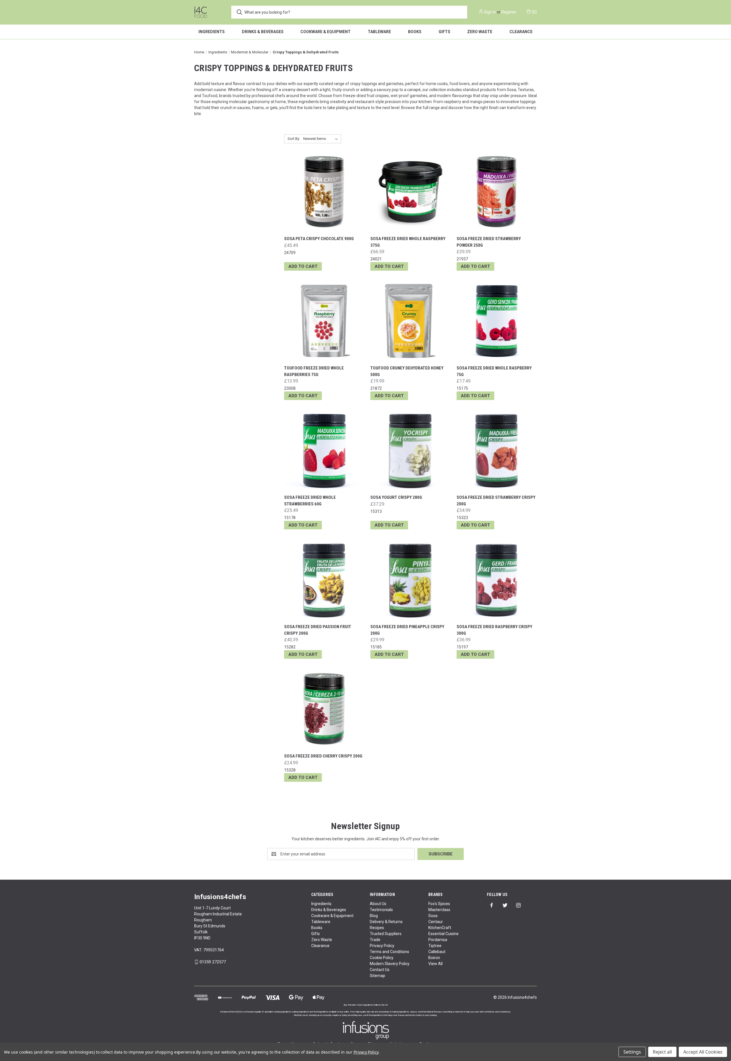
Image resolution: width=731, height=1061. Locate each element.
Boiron (434, 957)
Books (414, 31)
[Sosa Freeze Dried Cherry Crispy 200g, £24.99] (324, 709)
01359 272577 (213, 961)
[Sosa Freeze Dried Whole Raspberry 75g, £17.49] (497, 321)
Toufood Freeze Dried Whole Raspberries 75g (314, 371)
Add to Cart (303, 266)
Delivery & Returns (386, 921)
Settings (632, 1052)
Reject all (662, 1052)
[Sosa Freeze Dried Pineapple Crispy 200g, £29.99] (410, 579)
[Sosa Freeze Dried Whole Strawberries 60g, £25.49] (324, 450)
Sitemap (377, 975)
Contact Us (379, 969)
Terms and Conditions (389, 951)
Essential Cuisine (443, 933)
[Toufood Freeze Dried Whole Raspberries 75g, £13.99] (324, 321)
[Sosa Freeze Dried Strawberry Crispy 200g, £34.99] (497, 450)
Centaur (435, 921)
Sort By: (294, 138)
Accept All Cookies (702, 1052)
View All (435, 963)
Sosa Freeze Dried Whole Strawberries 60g (310, 501)
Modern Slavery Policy (389, 963)
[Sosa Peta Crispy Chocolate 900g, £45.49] (324, 192)
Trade (375, 939)
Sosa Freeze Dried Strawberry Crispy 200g (496, 501)
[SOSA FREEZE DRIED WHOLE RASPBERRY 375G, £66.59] (410, 192)
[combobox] (349, 12)
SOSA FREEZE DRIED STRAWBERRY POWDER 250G (489, 242)
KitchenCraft (439, 927)
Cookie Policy (381, 957)
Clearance (521, 31)
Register (509, 12)
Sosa (432, 915)
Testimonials (381, 909)
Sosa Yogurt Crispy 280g (396, 497)
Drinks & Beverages (263, 31)
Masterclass (439, 909)
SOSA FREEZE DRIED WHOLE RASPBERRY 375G (407, 242)
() (534, 12)
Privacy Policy (382, 945)
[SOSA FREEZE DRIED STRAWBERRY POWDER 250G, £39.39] (497, 192)
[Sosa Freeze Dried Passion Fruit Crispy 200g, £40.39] (324, 579)
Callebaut (436, 951)
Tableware (379, 31)
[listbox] (321, 138)
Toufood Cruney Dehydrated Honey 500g (406, 371)
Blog (374, 915)
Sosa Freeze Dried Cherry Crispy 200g (323, 756)
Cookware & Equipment (325, 31)
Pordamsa (437, 939)
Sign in (490, 12)
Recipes (377, 927)
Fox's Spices (439, 903)
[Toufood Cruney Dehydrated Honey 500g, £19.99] (410, 321)
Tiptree (434, 945)
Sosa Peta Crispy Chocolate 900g (319, 238)
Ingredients (211, 31)
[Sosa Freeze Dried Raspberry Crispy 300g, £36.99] (497, 579)
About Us (378, 903)
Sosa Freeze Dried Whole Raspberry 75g (494, 371)
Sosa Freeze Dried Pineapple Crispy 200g (407, 630)
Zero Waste (479, 31)
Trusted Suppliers (385, 933)
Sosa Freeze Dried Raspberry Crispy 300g (494, 630)
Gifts (444, 31)
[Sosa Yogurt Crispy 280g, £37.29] (410, 450)
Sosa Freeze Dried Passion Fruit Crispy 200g (317, 630)
